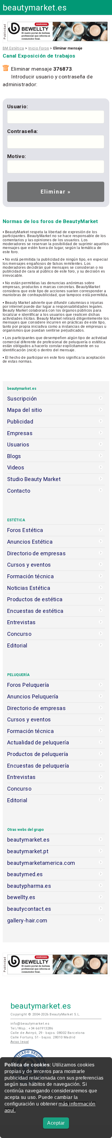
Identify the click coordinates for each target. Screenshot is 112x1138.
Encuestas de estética (35, 611)
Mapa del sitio (24, 410)
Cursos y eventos (29, 565)
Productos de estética (35, 599)
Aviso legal (19, 1042)
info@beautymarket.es (30, 1024)
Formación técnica (30, 576)
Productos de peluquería (37, 754)
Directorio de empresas (36, 553)
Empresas (20, 433)
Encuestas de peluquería (38, 766)
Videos (15, 467)
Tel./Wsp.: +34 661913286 (31, 1028)
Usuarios (18, 444)
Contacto (18, 491)
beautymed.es (25, 874)
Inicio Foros (38, 48)
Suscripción (22, 398)
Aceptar (56, 1122)
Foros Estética (25, 530)
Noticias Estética (28, 588)
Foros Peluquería (28, 685)
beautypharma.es (29, 886)
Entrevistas (21, 622)
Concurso (19, 634)
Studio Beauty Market (34, 479)
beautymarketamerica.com (41, 863)
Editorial (17, 645)
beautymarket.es (35, 8)
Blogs (14, 456)
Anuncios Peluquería (33, 696)
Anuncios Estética (30, 542)
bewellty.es (21, 897)
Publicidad (20, 421)
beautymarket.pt (28, 851)
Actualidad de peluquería (38, 742)
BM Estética (13, 48)
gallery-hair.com (27, 920)
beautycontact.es (29, 909)
